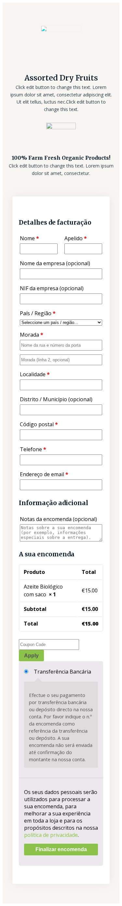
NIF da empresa (52, 288)
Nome (29, 238)
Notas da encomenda (58, 519)
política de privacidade (51, 834)
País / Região (38, 313)
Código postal (39, 424)
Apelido (75, 238)
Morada (31, 334)
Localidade (35, 374)
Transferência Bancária (62, 671)
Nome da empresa (55, 263)
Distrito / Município (56, 399)
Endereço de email (44, 474)
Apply (31, 655)
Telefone (33, 449)
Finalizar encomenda (61, 849)
